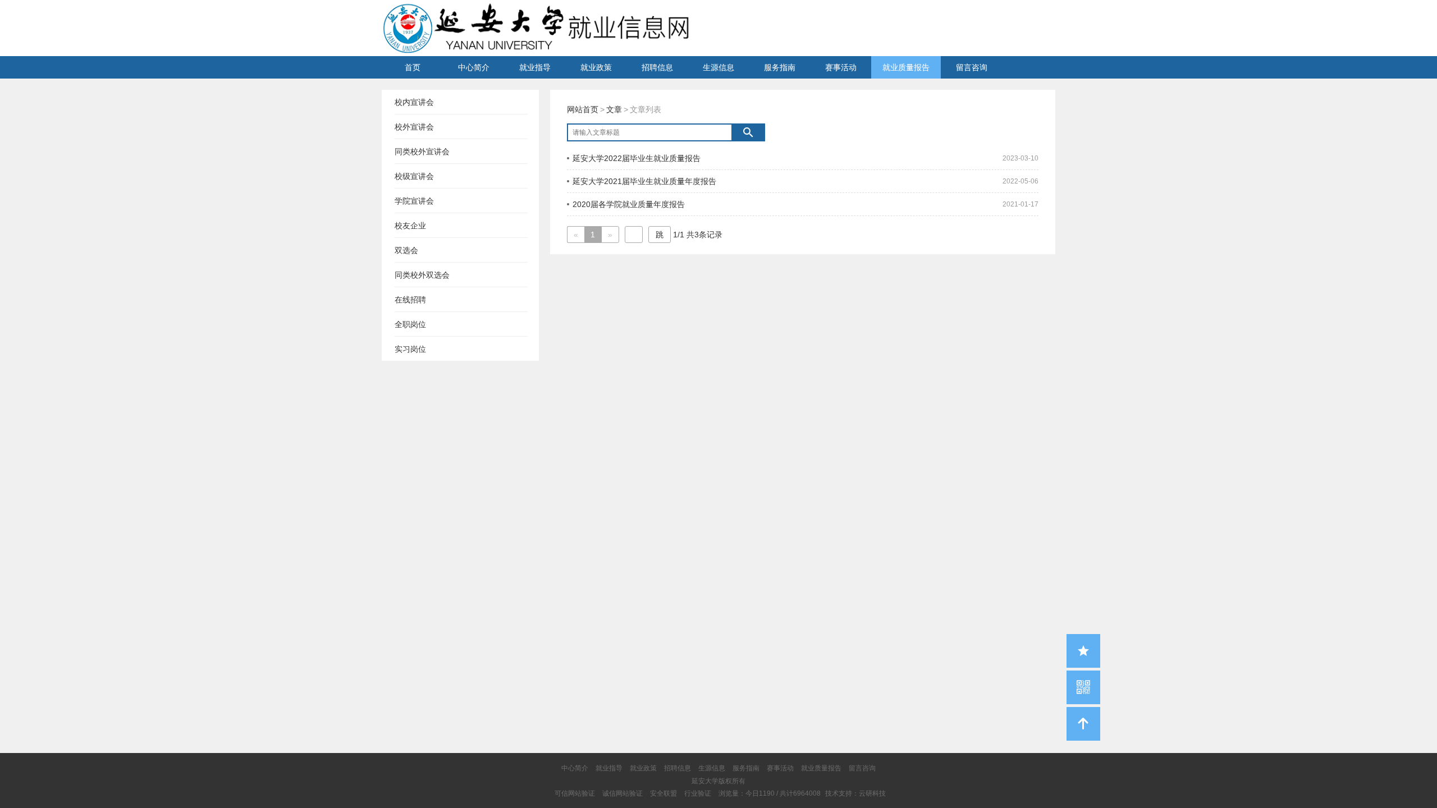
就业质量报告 (906, 67)
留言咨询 (971, 67)
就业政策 (596, 67)
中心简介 (473, 67)
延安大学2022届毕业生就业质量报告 (637, 158)
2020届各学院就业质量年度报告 (629, 204)
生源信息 (718, 67)
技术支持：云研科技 (855, 793)
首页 (412, 67)
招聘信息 (657, 67)
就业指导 (535, 67)
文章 (614, 109)
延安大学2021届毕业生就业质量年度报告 (644, 181)
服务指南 (779, 67)
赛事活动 (841, 67)
